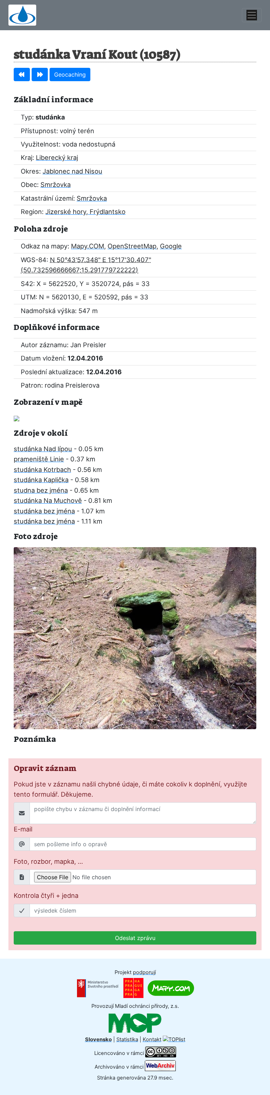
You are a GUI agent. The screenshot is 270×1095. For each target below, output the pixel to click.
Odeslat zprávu (135, 937)
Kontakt (152, 1039)
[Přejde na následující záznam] (40, 74)
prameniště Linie (39, 459)
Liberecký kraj (57, 157)
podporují (144, 972)
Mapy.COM (87, 246)
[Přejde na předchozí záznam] (22, 74)
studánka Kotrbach (42, 469)
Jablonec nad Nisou (72, 171)
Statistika (127, 1039)
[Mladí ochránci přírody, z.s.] (135, 1022)
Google (171, 246)
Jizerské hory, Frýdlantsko (85, 211)
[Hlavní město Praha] (133, 988)
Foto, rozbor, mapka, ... (48, 861)
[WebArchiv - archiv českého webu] (160, 1067)
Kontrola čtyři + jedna (46, 895)
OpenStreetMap (132, 246)
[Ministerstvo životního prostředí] (98, 988)
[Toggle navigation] (252, 15)
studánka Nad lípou (43, 449)
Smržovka (55, 184)
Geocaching (70, 74)
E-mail (23, 829)
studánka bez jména (44, 511)
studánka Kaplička (41, 480)
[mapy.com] (170, 988)
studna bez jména (41, 490)
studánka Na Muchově (48, 500)
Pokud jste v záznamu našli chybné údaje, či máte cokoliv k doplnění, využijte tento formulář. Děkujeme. (130, 789)
